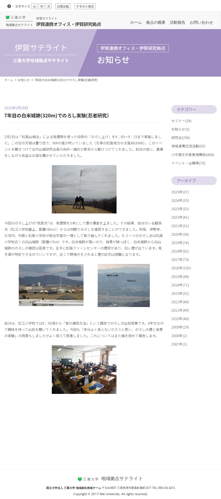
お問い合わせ (201, 22)
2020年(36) (180, 234)
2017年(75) (180, 259)
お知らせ (24, 80)
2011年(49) (180, 310)
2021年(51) (180, 225)
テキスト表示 (85, 6)
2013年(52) (180, 293)
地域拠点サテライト (19, 24)
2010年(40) (180, 318)
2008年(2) (179, 335)
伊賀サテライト (46, 18)
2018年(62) (180, 251)
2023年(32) (180, 208)
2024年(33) (180, 200)
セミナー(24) (181, 120)
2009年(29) (180, 327)
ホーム (136, 22)
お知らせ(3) (180, 129)
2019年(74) (180, 242)
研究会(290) (180, 137)
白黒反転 (63, 6)
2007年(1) (179, 344)
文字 (22, 6)
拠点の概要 (156, 22)
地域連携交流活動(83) (188, 145)
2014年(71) (180, 284)
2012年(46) (180, 301)
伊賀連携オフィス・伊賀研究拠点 (68, 24)
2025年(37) (180, 191)
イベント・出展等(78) (188, 163)
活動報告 (177, 22)
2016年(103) (181, 267)
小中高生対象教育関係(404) (192, 154)
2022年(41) (180, 217)
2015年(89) (180, 276)
